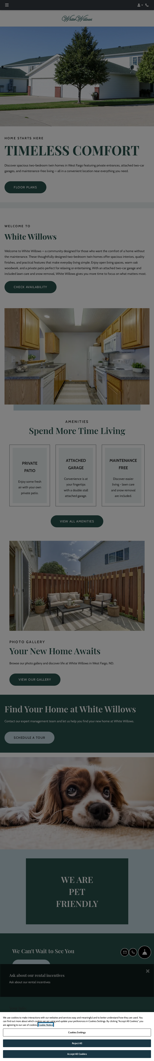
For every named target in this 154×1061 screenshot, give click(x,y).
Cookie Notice (45, 1024)
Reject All (77, 1043)
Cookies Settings (77, 1032)
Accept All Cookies (77, 1053)
